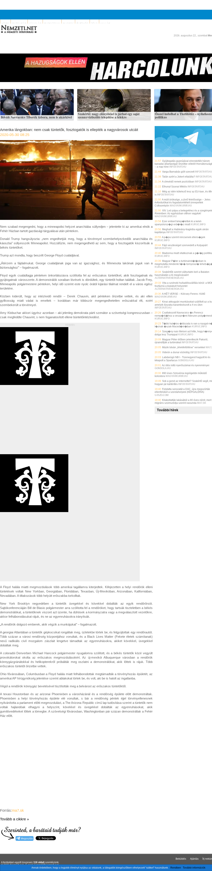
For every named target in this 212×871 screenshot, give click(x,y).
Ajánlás (194, 858)
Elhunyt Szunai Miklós (174, 186)
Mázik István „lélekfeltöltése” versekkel (183, 347)
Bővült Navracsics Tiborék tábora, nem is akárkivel (36, 117)
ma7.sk (18, 810)
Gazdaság (19, 23)
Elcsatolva (52, 23)
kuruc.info (198, 224)
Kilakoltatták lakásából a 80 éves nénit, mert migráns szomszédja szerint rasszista (183, 401)
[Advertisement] (35, 424)
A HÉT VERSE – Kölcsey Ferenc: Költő (183, 293)
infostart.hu (177, 166)
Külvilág (35, 23)
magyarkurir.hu (181, 205)
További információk (194, 867)
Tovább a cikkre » (14, 819)
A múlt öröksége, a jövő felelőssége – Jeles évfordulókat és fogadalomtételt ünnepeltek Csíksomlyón (182, 202)
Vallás (105, 23)
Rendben (175, 867)
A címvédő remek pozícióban (178, 181)
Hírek (5, 23)
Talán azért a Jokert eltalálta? (178, 176)
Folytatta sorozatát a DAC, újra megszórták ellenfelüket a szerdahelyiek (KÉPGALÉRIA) (182, 390)
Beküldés (181, 858)
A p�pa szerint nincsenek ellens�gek (183, 237)
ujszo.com (162, 395)
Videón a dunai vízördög (176, 352)
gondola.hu (186, 360)
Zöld (94, 23)
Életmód (82, 23)
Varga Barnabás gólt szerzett (178, 171)
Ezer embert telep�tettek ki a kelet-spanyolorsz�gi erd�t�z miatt (178, 223)
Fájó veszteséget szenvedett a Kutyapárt (184, 245)
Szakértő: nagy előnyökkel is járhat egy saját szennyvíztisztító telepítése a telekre (109, 115)
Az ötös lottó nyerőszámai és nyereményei (185, 365)
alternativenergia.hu (169, 277)
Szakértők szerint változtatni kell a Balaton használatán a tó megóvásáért (182, 273)
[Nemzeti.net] (18, 29)
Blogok (68, 23)
